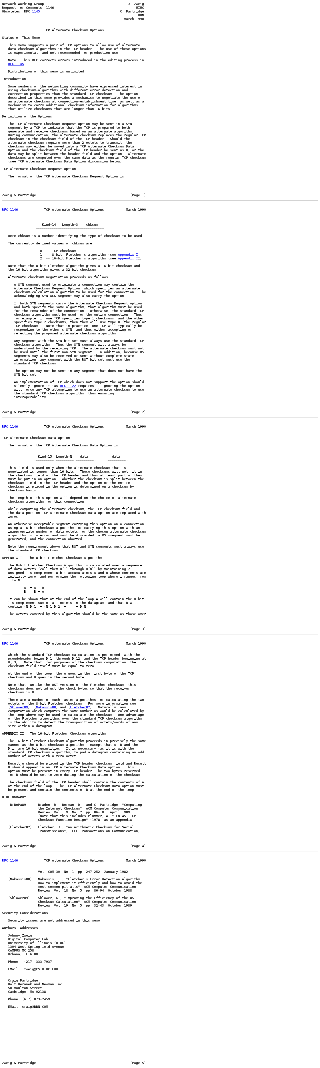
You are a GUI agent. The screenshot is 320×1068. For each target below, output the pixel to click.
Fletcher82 (80, 707)
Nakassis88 (46, 707)
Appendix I (128, 254)
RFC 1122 (68, 386)
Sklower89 (19, 707)
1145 (36, 11)
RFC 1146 (10, 209)
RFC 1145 (16, 64)
